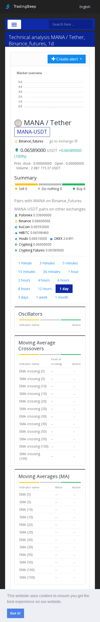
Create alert (67, 59)
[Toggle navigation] (14, 24)
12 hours (45, 288)
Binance (25, 221)
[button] (63, 602)
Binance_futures (31, 141)
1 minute (25, 263)
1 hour (73, 271)
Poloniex (25, 215)
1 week (41, 297)
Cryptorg (25, 244)
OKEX (58, 238)
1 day (64, 288)
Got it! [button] (15, 613)
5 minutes (70, 263)
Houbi (23, 238)
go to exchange (61, 141)
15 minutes (26, 271)
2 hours (24, 280)
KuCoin (24, 226)
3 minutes (47, 263)
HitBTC (24, 232)
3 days (23, 297)
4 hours (44, 280)
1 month (61, 297)
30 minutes (51, 271)
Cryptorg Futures (32, 250)
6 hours (63, 280)
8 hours (24, 288)
